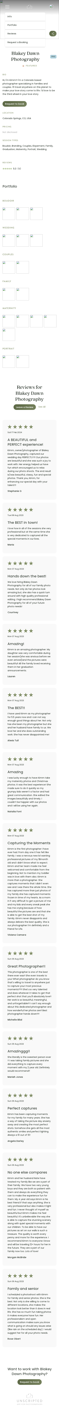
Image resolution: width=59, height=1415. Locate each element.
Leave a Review (24, 407)
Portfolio (12, 25)
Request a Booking (18, 42)
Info (10, 17)
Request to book (14, 104)
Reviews (12, 34)
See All (41, 407)
